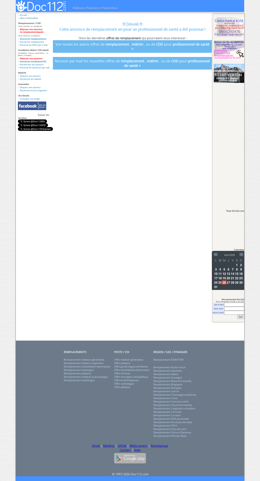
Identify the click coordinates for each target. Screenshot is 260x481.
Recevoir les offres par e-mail (33, 45)
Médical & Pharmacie (86, 8)
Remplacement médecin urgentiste (83, 363)
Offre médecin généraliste (128, 359)
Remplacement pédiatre (77, 373)
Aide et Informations (29, 18)
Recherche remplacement (32, 42)
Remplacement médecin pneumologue (86, 377)
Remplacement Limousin (167, 412)
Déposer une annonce (30, 76)
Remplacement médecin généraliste (84, 359)
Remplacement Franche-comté (170, 401)
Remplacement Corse (165, 398)
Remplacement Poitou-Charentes (172, 432)
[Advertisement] (229, 144)
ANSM (122, 446)
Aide (137, 450)
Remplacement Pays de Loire (169, 429)
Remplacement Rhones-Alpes (170, 436)
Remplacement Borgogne (167, 384)
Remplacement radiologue (79, 370)
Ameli (96, 446)
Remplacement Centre (166, 391)
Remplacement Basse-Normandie (172, 381)
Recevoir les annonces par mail (34, 67)
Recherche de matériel (30, 79)
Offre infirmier (122, 373)
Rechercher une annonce (32, 64)
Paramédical (109, 8)
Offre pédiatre (122, 363)
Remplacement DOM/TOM (168, 359)
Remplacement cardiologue (79, 380)
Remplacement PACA (165, 425)
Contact (125, 450)
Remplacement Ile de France (169, 367)
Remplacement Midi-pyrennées (171, 418)
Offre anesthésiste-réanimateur (132, 370)
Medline (109, 446)
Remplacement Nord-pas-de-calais (172, 422)
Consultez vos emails (30, 99)
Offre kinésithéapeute (126, 380)
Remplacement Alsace (165, 374)
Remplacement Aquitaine (167, 370)
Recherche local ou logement (33, 90)
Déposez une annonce (31, 58)
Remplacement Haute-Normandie (172, 405)
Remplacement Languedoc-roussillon (174, 408)
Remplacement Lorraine (167, 415)
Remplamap (159, 446)
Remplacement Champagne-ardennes (174, 394)
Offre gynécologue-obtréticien (131, 366)
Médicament (139, 446)
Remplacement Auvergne (167, 377)
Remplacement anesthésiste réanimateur (87, 366)
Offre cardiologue (124, 383)
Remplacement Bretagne (167, 388)
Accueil (23, 15)
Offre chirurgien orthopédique (131, 377)
